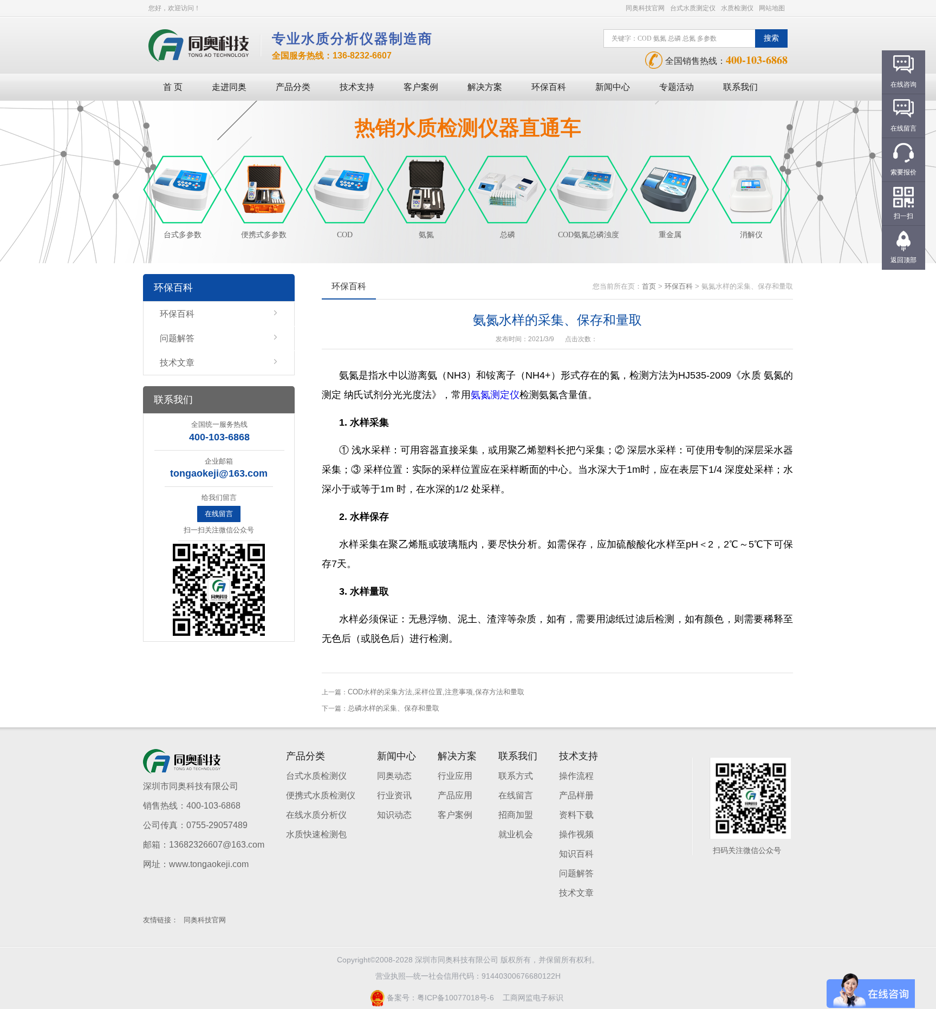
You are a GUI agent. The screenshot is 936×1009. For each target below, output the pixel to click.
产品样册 (576, 795)
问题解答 (177, 338)
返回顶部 (903, 260)
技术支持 (357, 87)
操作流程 (576, 775)
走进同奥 (229, 87)
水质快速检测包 (316, 834)
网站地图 (772, 8)
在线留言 (219, 514)
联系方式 (515, 775)
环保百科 (548, 87)
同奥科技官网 (645, 8)
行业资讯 (394, 795)
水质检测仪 (737, 8)
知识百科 (576, 853)
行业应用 (455, 775)
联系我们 (740, 87)
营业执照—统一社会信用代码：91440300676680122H (468, 976)
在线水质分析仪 (316, 814)
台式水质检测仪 (316, 775)
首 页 (173, 87)
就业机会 (515, 834)
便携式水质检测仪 (320, 795)
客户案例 (421, 87)
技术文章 (177, 362)
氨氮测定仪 (495, 394)
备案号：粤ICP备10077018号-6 (439, 997)
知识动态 (394, 814)
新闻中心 (612, 87)
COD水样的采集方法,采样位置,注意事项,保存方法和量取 (436, 692)
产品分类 (293, 87)
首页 (649, 286)
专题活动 (676, 87)
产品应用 (455, 795)
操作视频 (576, 834)
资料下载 (576, 814)
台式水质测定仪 (693, 8)
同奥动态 (394, 775)
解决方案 (484, 87)
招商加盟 (515, 814)
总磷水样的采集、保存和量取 (393, 708)
